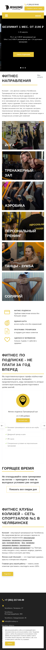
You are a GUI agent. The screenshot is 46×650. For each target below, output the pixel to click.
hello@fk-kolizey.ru (11, 621)
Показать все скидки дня (23, 489)
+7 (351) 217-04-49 (14, 600)
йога (23, 543)
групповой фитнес (13, 543)
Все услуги (40, 76)
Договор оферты (8, 625)
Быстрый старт (23, 420)
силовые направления (21, 548)
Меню (38, 16)
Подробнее (7, 574)
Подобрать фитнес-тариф (34, 8)
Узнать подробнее (23, 54)
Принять (9, 643)
